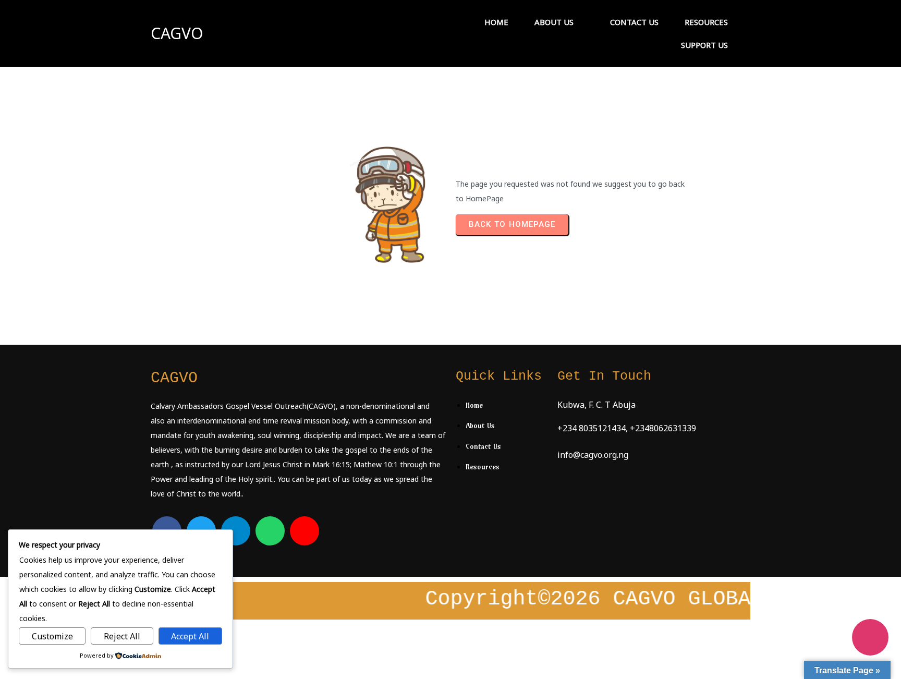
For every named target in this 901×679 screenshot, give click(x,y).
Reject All (122, 636)
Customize (52, 636)
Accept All (190, 636)
